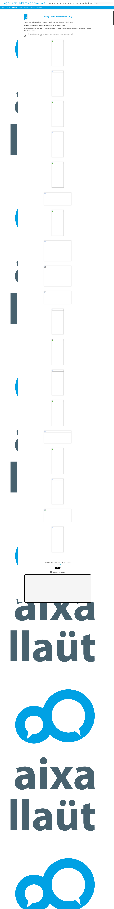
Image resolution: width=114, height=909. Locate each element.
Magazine (14, 7)
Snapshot (32, 7)
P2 (60, 565)
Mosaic (21, 7)
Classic (3, 7)
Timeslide (39, 7)
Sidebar (26, 7)
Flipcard (8, 7)
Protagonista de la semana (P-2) (57, 17)
